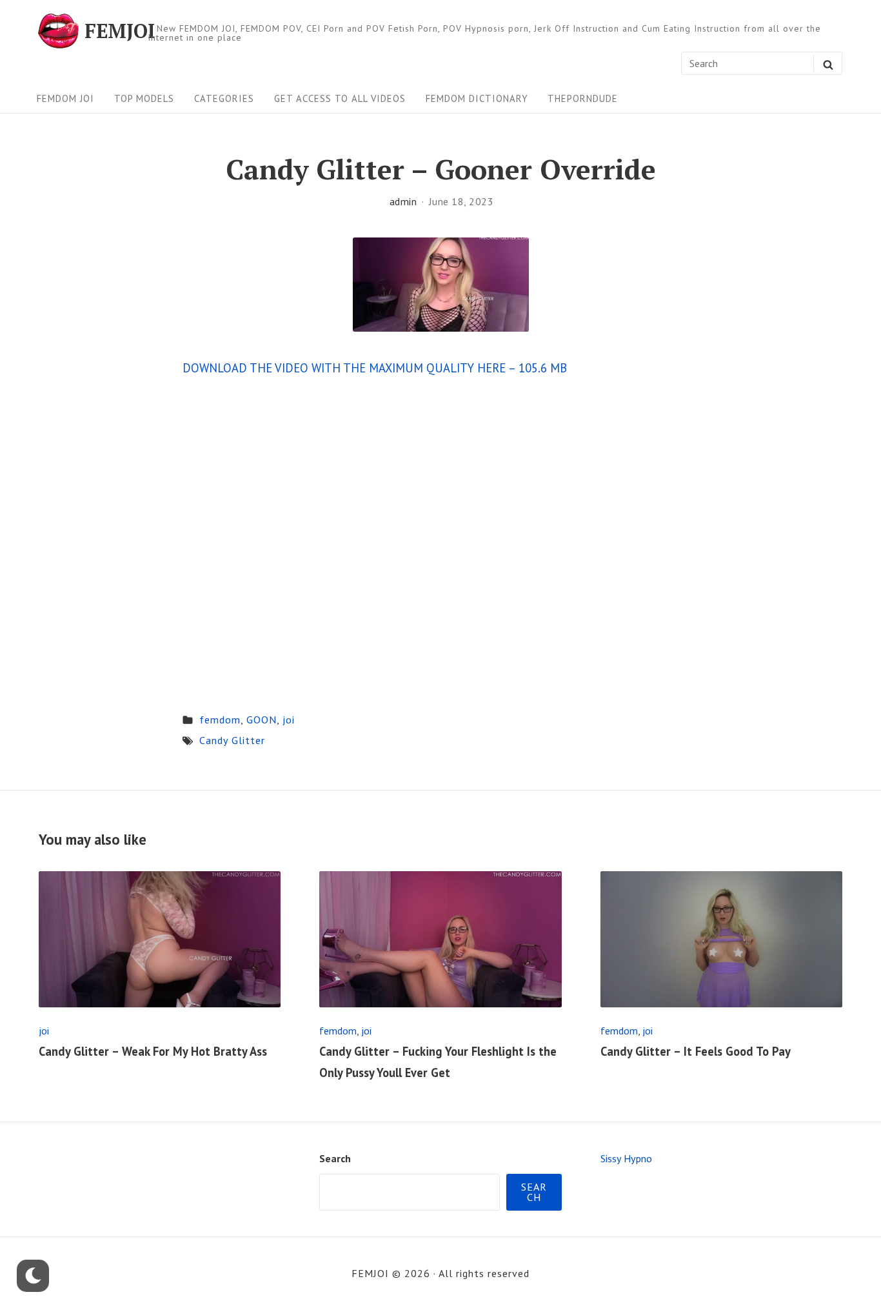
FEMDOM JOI (65, 98)
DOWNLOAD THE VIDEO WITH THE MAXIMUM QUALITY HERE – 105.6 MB (375, 368)
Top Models (144, 98)
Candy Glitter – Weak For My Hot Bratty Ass (153, 1051)
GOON (261, 719)
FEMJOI (119, 31)
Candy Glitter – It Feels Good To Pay (695, 1051)
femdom (220, 719)
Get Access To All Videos (340, 98)
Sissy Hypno (626, 1158)
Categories (224, 98)
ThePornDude (583, 98)
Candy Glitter (232, 740)
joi (288, 719)
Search (335, 1158)
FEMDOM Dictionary (477, 98)
